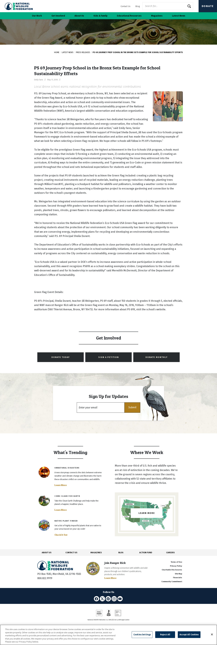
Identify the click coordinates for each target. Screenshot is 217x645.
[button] (132, 407)
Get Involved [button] (58, 15)
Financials (177, 578)
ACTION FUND (145, 552)
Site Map (178, 574)
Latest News (67, 52)
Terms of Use (176, 562)
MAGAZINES (96, 552)
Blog (138, 6)
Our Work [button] (37, 15)
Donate (208, 6)
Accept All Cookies (189, 634)
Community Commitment (171, 582)
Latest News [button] (178, 15)
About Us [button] (79, 15)
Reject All (165, 634)
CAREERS (170, 552)
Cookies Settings (142, 634)
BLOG (120, 552)
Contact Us (125, 6)
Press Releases (83, 52)
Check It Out (61, 534)
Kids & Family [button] (100, 15)
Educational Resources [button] (129, 15)
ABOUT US (46, 552)
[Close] (211, 634)
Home (56, 52)
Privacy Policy (176, 566)
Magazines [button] (157, 15)
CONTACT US (71, 552)
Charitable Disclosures (172, 570)
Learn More (60, 485)
